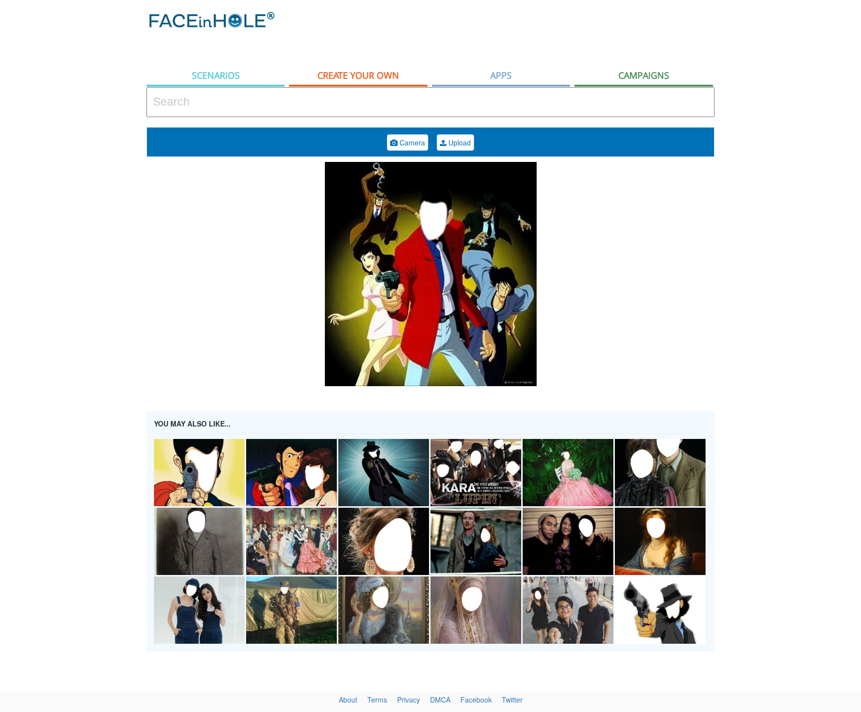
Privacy (408, 700)
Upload (458, 142)
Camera (411, 142)
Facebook (476, 700)
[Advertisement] (533, 32)
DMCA (440, 700)
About (348, 700)
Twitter (512, 700)
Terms (377, 700)
